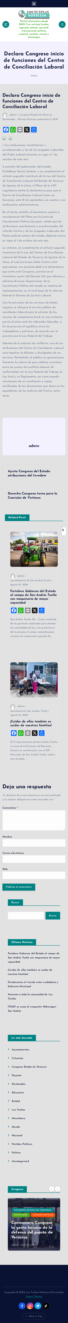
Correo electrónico (13, 853)
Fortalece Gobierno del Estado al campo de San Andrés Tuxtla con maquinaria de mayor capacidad (34, 957)
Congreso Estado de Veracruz (35, 115)
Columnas (17, 1058)
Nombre (7, 837)
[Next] (57, 1189)
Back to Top (35, 1316)
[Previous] (51, 1189)
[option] (34, 1224)
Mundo (16, 1127)
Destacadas (8, 119)
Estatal (16, 1101)
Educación (18, 1092)
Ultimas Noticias (26, 119)
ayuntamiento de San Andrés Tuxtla (30, 580)
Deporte (16, 1075)
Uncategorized (20, 1161)
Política (16, 1152)
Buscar (15, 902)
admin (13, 115)
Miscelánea (18, 1118)
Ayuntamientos (20, 1049)
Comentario (10, 808)
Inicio (34, 75)
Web (5, 869)
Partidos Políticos (22, 1144)
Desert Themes (34, 1296)
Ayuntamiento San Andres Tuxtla (28, 711)
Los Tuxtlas (18, 1110)
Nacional (17, 1135)
